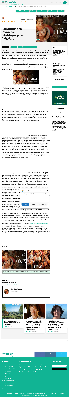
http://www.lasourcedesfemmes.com (26, 276)
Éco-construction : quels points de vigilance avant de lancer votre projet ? (30, 6)
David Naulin (7, 18)
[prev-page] (19, 374)
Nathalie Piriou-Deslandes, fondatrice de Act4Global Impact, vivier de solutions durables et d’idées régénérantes (59, 58)
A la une (7, 280)
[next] (65, 6)
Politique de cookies (28, 206)
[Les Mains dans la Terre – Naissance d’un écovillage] (12, 311)
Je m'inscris (59, 369)
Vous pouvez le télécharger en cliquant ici (39, 223)
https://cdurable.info (14, 291)
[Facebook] (11, 294)
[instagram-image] (4, 347)
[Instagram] (13, 294)
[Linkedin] (15, 294)
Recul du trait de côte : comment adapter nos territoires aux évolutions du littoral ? (59, 65)
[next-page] (21, 374)
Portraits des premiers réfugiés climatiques (30, 371)
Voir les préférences (43, 204)
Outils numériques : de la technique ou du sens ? (30, 364)
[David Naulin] (3, 18)
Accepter (25, 204)
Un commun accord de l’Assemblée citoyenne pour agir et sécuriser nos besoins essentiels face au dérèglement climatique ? (59, 52)
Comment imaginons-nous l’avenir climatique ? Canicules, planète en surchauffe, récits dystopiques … (58, 71)
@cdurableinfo (7, 339)
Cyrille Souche (28, 331)
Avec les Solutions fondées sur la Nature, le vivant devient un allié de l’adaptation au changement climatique (59, 128)
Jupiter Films (6, 326)
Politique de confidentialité (38, 206)
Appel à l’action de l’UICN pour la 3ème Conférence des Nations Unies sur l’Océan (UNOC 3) (34, 367)
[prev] (63, 6)
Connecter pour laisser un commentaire (10, 284)
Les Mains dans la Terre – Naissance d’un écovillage (12, 322)
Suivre (67, 340)
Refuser (33, 204)
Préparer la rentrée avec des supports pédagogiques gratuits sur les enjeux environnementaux (59, 122)
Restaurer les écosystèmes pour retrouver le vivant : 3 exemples (59, 132)
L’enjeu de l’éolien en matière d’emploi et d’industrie (32, 369)
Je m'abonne (59, 87)
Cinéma (38, 39)
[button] (46, 190)
